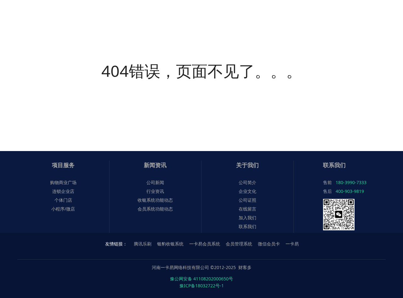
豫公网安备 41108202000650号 (201, 279)
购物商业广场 (63, 182)
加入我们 (247, 218)
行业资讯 (155, 191)
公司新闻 (155, 182)
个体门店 (63, 200)
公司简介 (247, 182)
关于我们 (247, 165)
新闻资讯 (155, 165)
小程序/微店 (63, 209)
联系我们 (247, 226)
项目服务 (63, 165)
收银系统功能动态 (155, 200)
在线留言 (247, 209)
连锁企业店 (63, 191)
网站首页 (195, 12)
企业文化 (247, 191)
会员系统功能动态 (155, 209)
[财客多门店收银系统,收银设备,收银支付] (26, 12)
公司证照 (247, 200)
